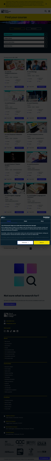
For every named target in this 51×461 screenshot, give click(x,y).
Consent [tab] (9, 221)
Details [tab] (25, 221)
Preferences (24, 242)
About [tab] (42, 221)
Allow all (41, 242)
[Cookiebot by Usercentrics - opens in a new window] (44, 217)
